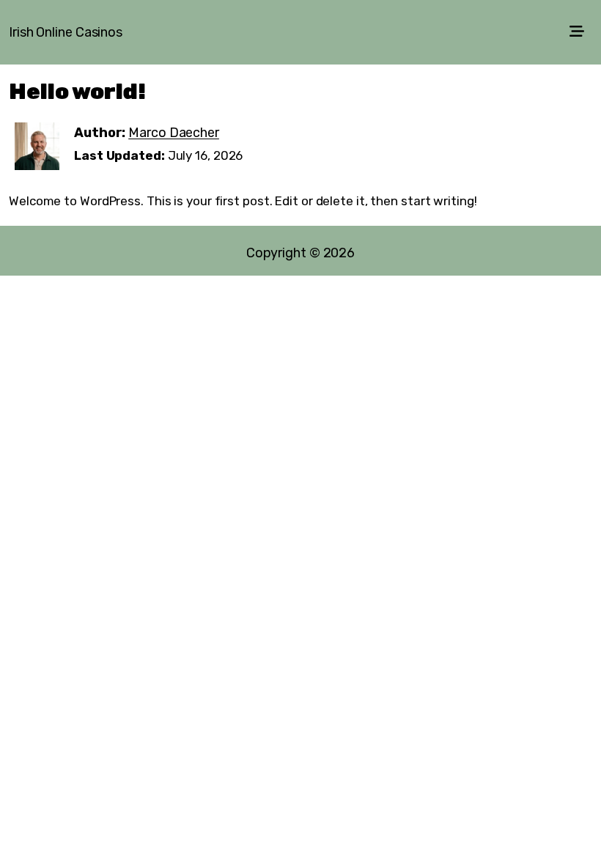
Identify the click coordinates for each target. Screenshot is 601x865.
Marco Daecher (173, 133)
